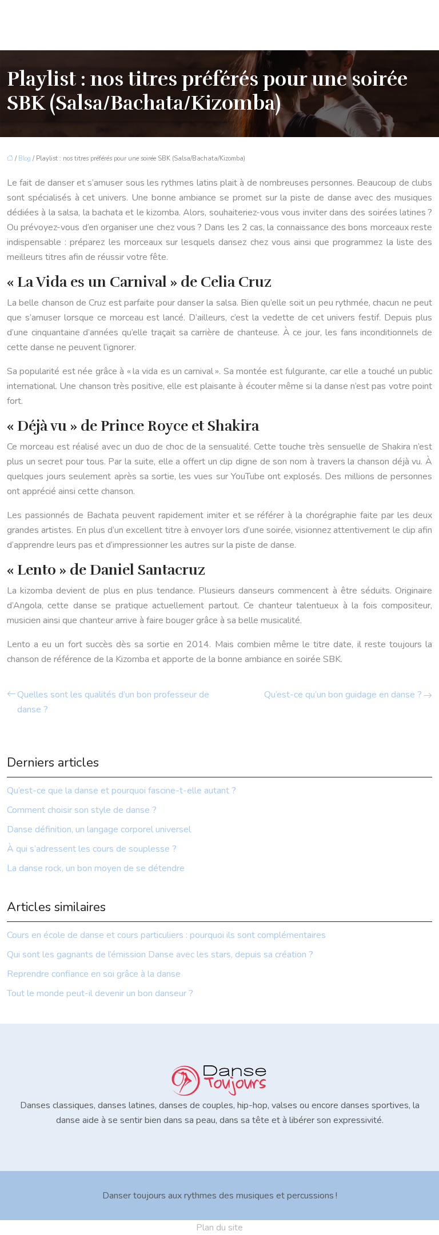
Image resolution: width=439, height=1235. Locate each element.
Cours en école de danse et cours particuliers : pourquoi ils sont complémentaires (166, 935)
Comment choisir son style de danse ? (82, 810)
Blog (24, 158)
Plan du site (219, 1227)
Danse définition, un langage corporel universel (99, 829)
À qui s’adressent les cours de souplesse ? (92, 849)
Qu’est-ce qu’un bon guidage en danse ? (343, 694)
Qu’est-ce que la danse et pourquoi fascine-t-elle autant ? (121, 790)
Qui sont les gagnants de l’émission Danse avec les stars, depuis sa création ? (160, 954)
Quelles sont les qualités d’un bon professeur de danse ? (113, 702)
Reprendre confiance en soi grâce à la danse (94, 974)
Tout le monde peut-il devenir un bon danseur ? (100, 993)
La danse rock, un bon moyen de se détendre (96, 868)
